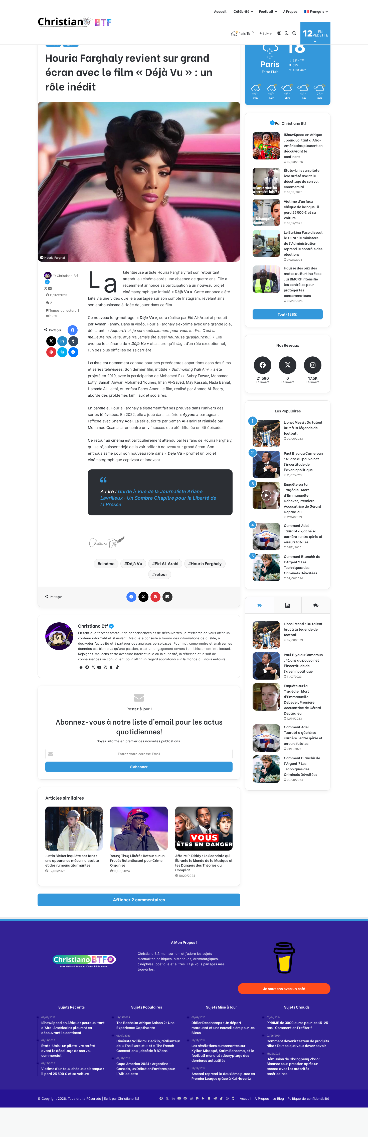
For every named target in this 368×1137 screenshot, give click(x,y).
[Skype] (62, 352)
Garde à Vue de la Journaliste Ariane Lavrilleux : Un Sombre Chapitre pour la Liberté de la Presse (158, 498)
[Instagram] (105, 667)
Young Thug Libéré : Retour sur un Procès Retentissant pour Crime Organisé (137, 860)
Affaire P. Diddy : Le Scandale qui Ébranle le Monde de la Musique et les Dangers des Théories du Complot (204, 862)
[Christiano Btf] (75, 22)
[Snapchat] (111, 667)
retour (161, 574)
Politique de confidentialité (308, 1099)
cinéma (107, 563)
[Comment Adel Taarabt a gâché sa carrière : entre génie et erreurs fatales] (266, 536)
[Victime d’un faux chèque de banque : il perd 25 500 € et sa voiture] (266, 212)
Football (266, 11)
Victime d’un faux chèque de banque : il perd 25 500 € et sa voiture (301, 209)
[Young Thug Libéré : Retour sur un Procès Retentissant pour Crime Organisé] (138, 829)
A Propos (290, 11)
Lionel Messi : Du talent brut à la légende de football (303, 427)
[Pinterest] (51, 352)
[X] (51, 341)
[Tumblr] (73, 341)
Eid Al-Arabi (166, 563)
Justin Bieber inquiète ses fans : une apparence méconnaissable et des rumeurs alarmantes (72, 860)
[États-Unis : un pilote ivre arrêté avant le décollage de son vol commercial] (266, 181)
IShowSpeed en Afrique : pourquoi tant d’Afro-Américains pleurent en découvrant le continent (303, 145)
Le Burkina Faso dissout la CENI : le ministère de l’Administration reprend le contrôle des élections (303, 243)
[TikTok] (117, 667)
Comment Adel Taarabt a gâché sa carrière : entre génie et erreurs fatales (303, 533)
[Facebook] (73, 330)
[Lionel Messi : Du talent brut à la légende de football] (266, 433)
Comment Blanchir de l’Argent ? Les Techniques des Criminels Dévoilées (302, 564)
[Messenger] (73, 352)
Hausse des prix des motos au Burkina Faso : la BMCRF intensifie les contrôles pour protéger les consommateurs (302, 281)
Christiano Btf (96, 625)
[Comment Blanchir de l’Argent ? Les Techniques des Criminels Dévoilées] (266, 567)
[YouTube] (99, 667)
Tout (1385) (288, 314)
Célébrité (241, 11)
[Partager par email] (167, 597)
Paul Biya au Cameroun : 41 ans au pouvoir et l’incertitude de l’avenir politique (303, 461)
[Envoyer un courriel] (50, 288)
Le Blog (278, 1099)
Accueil (220, 11)
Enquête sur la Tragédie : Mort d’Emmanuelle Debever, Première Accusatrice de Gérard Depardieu (302, 497)
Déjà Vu (134, 563)
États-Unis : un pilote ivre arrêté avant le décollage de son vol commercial (301, 178)
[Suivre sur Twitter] (46, 288)
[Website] (81, 667)
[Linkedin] (62, 341)
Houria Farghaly (206, 563)
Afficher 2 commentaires (139, 899)
